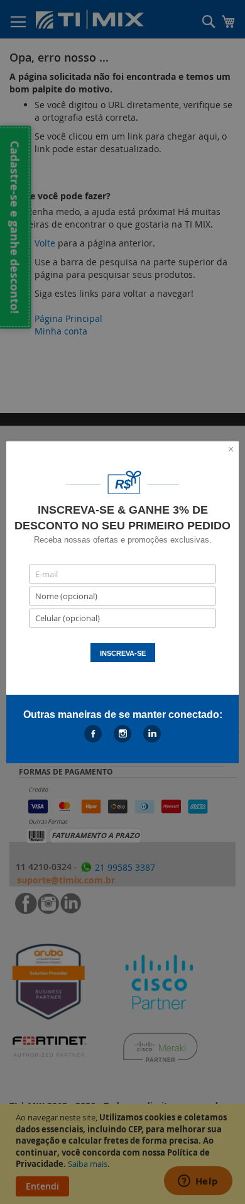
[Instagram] (123, 734)
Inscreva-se (123, 653)
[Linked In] (152, 734)
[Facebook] (93, 734)
